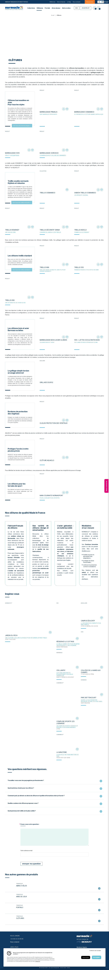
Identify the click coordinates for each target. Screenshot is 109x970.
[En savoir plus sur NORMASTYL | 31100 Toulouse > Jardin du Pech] (29, 618)
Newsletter (89, 2)
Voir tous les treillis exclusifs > (22, 202)
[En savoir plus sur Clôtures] (9, 919)
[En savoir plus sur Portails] (9, 908)
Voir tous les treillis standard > (22, 270)
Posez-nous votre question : (29, 824)
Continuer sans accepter (95, 950)
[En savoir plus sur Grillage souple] (54, 371)
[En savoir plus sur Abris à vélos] (9, 886)
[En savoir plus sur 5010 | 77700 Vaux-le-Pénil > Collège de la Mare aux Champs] (92, 650)
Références (52, 2)
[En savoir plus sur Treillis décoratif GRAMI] (54, 218)
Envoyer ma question (31, 864)
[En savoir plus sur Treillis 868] (54, 256)
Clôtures (40, 8)
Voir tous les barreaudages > (22, 125)
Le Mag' (69, 2)
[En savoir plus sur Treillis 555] (89, 256)
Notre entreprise (61, 2)
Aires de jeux (56, 8)
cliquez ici (37, 961)
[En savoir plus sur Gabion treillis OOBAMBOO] (89, 181)
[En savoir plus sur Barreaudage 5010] (20, 141)
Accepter (96, 957)
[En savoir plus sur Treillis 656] (20, 288)
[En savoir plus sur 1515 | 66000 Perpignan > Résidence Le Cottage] (68, 621)
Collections (31, 8)
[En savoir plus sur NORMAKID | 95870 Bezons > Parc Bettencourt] (92, 688)
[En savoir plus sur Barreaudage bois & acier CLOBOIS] (54, 328)
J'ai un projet (86, 8)
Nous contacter (76, 2)
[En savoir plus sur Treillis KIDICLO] (89, 218)
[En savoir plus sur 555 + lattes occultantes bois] (89, 328)
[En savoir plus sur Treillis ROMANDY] (20, 218)
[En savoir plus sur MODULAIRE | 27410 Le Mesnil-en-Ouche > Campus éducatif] (92, 611)
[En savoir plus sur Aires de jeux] (9, 897)
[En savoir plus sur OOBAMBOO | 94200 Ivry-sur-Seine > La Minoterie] (68, 742)
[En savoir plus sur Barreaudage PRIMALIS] (54, 100)
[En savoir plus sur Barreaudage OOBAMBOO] (89, 100)
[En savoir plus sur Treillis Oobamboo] (54, 181)
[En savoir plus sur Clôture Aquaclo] (54, 449)
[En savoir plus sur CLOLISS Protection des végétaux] (54, 411)
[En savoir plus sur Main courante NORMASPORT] (54, 484)
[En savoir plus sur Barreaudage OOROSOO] (54, 141)
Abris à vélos (66, 8)
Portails (47, 8)
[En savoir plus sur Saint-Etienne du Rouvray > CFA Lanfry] (68, 661)
